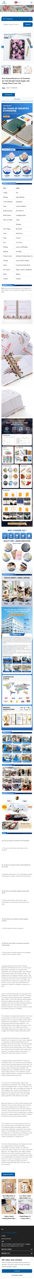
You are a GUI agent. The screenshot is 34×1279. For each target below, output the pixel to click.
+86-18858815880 (9, 1232)
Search (28, 24)
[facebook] (28, 2)
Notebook (25, 11)
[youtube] (25, 2)
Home (10, 11)
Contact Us (8, 94)
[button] (2, 47)
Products (17, 11)
